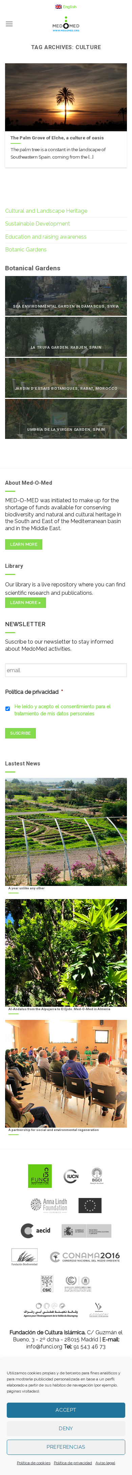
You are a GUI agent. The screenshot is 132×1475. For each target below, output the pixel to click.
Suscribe (20, 733)
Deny (66, 1429)
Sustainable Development (37, 223)
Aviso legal (105, 1463)
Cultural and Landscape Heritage (46, 211)
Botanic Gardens (26, 249)
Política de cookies (33, 1463)
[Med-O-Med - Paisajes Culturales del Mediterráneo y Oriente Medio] (66, 23)
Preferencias (66, 1447)
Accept (66, 1410)
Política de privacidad (73, 1463)
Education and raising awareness (46, 237)
